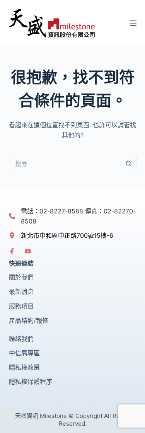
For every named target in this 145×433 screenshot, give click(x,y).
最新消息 (21, 291)
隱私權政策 (24, 367)
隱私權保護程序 (30, 381)
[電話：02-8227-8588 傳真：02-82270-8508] (72, 216)
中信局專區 (24, 353)
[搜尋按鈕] (128, 163)
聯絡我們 (21, 339)
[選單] (133, 23)
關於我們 (21, 277)
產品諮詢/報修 (28, 320)
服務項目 (21, 306)
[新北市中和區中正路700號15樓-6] (61, 235)
